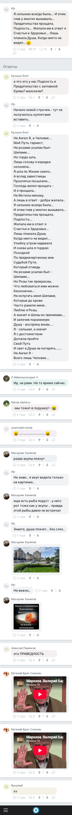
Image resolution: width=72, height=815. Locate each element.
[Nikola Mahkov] (7, 403)
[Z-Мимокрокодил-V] (7, 378)
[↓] (59, 49)
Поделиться (14, 53)
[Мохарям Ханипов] (7, 454)
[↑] (52, 49)
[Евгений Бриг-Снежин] (7, 674)
